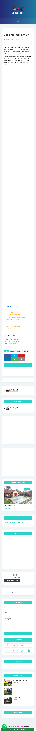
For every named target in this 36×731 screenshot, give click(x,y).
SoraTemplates (17, 726)
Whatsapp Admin (12, 580)
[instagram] (22, 651)
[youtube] (29, 651)
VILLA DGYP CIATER (18, 698)
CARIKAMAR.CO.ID (15, 351)
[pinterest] (7, 651)
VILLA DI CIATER (9, 506)
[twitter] (14, 645)
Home (5, 31)
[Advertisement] (18, 430)
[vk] (14, 651)
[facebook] (7, 645)
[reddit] (29, 645)
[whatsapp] (22, 645)
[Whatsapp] (4, 726)
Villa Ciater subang (11, 39)
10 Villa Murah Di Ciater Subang (20, 681)
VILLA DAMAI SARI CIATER (20, 689)
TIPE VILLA (11, 31)
